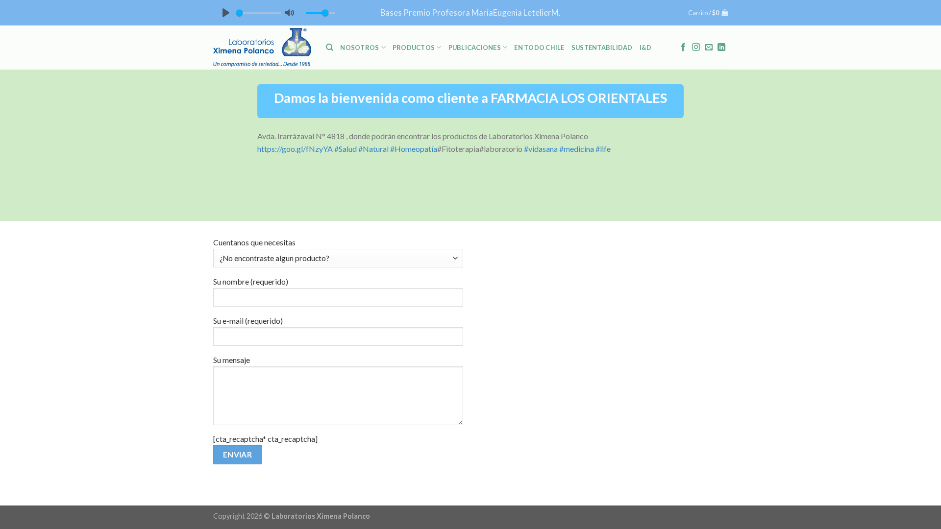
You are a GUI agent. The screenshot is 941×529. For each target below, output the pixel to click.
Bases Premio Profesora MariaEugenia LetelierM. (470, 12)
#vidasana (541, 148)
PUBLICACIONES (474, 47)
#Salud (345, 148)
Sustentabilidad (602, 47)
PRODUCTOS (414, 47)
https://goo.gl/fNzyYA (295, 148)
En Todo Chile (539, 47)
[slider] (258, 13)
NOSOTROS (359, 47)
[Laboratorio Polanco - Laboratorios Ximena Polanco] (262, 47)
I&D (646, 47)
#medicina (576, 148)
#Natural (373, 148)
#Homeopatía (413, 148)
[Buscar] (329, 47)
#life (603, 148)
